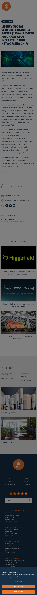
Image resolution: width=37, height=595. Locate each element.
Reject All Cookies (18, 586)
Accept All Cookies (18, 591)
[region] (18, 581)
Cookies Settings (18, 581)
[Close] (35, 569)
